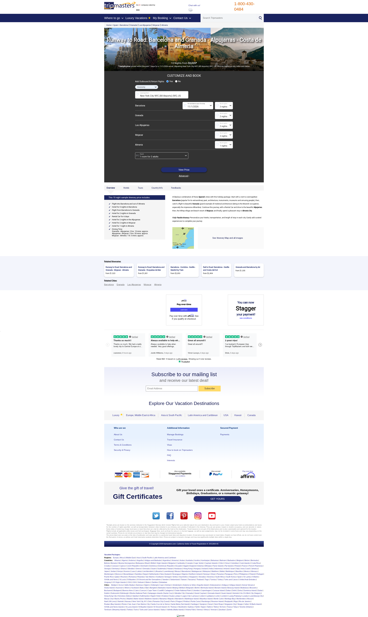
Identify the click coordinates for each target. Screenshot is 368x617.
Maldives (214, 571)
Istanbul (136, 596)
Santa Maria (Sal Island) (180, 604)
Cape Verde (198, 563)
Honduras (178, 569)
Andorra (132, 560)
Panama (220, 574)
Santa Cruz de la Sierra (160, 604)
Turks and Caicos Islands (149, 610)
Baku (142, 588)
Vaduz (163, 610)
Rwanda (140, 577)
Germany (115, 569)
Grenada (146, 569)
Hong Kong (187, 569)
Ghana (123, 569)
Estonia (200, 566)
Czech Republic (133, 566)
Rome (124, 604)
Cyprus (122, 566)
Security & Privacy (122, 450)
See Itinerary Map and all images (227, 238)
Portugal (259, 574)
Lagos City (186, 596)
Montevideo (241, 599)
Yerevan (213, 610)
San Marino (150, 577)
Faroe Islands (218, 566)
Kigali (153, 596)
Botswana (140, 563)
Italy (237, 569)
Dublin (106, 593)
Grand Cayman (200, 593)
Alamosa (139, 585)
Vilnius (206, 610)
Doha (240, 591)
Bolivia (107, 563)
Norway (206, 574)
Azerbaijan (205, 560)
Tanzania (191, 580)
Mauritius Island (206, 599)
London (224, 596)
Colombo (195, 591)
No (179, 81)
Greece (138, 569)
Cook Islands (245, 563)
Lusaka (245, 596)
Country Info (157, 188)
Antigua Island (234, 585)
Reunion (124, 577)
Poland (252, 574)
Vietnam (140, 582)
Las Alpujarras (145, 25)
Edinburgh (124, 593)
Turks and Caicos (231, 580)
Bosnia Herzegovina (127, 563)
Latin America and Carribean (165, 558)
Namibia (138, 574)
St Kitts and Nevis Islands (114, 607)
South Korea (231, 577)
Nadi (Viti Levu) (110, 601)
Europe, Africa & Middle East (124, 558)
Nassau (128, 601)
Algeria (124, 560)
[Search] (260, 18)
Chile (221, 563)
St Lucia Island (131, 607)
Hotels (126, 188)
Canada (251, 415)
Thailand (200, 580)
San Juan (132, 604)
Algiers (147, 585)
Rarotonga (206, 601)
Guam (153, 569)
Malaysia (206, 571)
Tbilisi (215, 607)
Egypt (186, 566)
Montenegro (109, 574)
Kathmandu (144, 596)
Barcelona (124, 25)
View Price (184, 169)
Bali (146, 588)
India (211, 569)
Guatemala (161, 569)
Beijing (175, 588)
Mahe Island (138, 599)
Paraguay (229, 574)
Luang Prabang (235, 596)
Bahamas (214, 560)
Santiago (194, 604)
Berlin (197, 588)
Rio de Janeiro (244, 601)
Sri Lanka (247, 577)
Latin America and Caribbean (203, 415)
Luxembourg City (256, 596)
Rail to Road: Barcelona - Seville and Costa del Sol (216, 268)
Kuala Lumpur (175, 596)
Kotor (159, 596)
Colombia (234, 563)
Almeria (164, 25)
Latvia (139, 571)
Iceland (205, 569)
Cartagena (169, 591)
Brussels (253, 588)
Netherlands (154, 574)
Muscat (250, 599)
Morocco (118, 574)
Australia (189, 560)
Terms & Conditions (123, 445)
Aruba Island (109, 588)
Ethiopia (208, 566)
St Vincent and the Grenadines (149, 580)
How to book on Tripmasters (180, 450)
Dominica (153, 566)
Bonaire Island (220, 588)
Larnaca (195, 596)
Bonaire (114, 563)
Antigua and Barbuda (152, 560)
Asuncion (119, 588)
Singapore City (230, 604)
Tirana (229, 607)
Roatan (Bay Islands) (112, 604)
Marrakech (179, 599)
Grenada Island (214, 593)
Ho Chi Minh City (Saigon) (250, 593)
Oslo (150, 601)
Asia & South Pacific (171, 415)
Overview (111, 188)
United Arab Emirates (247, 580)
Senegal (167, 577)
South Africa (220, 577)
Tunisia (213, 580)
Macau (177, 571)
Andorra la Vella (189, 585)
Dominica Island (250, 591)
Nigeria (185, 574)
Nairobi (120, 601)
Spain (115, 25)
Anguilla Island (202, 585)
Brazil (147, 563)
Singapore (193, 577)
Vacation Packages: (112, 555)
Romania (132, 577)
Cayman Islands (211, 563)
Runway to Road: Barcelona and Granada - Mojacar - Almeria (119, 268)
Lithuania (158, 571)
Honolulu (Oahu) (124, 596)
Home (108, 25)
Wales (147, 582)
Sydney (191, 607)
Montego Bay (230, 599)
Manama (162, 599)
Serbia (175, 577)
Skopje (240, 604)
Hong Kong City (110, 596)
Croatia (107, 566)
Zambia (155, 582)
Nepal (145, 574)
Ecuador (179, 566)
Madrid (129, 599)
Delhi (234, 591)
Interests (171, 460)
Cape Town (152, 591)
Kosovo (127, 571)
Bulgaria (171, 563)
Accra (120, 585)
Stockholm (182, 607)
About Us (118, 434)
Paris (173, 601)
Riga (235, 601)
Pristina (186, 601)
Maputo (171, 599)
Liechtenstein (148, 571)
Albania (117, 560)
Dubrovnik (115, 593)
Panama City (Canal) (161, 601)
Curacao (114, 566)
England (192, 566)
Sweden (165, 580)
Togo (207, 580)
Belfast (182, 588)
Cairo (136, 591)
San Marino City (143, 604)
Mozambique (128, 574)
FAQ (169, 455)
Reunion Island (217, 601)
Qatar (117, 577)
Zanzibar (221, 610)
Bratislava (244, 588)
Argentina (166, 560)
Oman (213, 574)
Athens (127, 588)
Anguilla (140, 560)
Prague (179, 601)
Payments (224, 434)
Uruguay (107, 582)
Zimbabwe (163, 582)
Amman (168, 585)
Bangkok (153, 588)
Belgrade (189, 588)
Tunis (136, 610)
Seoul (210, 604)
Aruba (182, 560)
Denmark (144, 566)
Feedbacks (176, 188)
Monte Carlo (218, 599)
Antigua (225, 585)
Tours (140, 188)
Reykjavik (228, 601)
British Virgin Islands (159, 563)
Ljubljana (210, 596)
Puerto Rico (108, 577)
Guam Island (226, 593)
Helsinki (236, 593)
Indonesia (218, 569)
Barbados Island (164, 588)
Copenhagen (206, 591)
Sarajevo (203, 604)
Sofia (246, 604)
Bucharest (108, 591)
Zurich (229, 610)
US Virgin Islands (119, 582)
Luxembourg (168, 571)
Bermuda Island (207, 588)
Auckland (135, 588)
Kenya (119, 571)
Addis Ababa (129, 585)
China (226, 563)
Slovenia (210, 577)
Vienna (199, 610)
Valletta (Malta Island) (175, 610)
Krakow (165, 596)
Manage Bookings (175, 434)
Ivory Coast (245, 569)
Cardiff (160, 591)
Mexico (247, 571)
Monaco (254, 571)
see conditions (246, 318)
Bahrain (223, 560)
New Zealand (165, 574)
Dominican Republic (166, 566)
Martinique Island (191, 599)
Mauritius (239, 571)
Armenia (175, 560)
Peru (236, 574)
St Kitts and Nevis (111, 580)
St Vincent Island (159, 607)
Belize (247, 560)
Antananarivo (215, 585)
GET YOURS (217, 499)
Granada (133, 25)
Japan (106, 571)
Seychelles (183, 577)
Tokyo (235, 607)
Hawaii (237, 415)
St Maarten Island (145, 607)
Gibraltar (130, 569)
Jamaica (254, 569)
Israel (233, 569)
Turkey (220, 580)
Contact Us (119, 439)
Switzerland (174, 580)
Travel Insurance (174, 439)
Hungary (197, 569)
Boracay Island (233, 588)
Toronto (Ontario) (246, 607)
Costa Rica (255, 563)
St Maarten (131, 580)
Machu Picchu (119, 599)
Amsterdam (176, 585)
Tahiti (197, 607)
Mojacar (156, 25)
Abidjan (114, 585)
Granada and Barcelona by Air (248, 267)
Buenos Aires (127, 591)
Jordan (113, 571)
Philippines (243, 574)
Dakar (228, 591)
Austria (197, 560)
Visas (169, 445)
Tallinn (209, 607)
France (244, 566)
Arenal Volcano (248, 585)
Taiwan (183, 580)
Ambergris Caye (157, 585)
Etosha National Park (138, 593)
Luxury (116, 415)
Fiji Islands (229, 566)
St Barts (255, 577)
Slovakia (202, 577)
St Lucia (122, 580)
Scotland (159, 577)
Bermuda (254, 560)
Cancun (143, 591)
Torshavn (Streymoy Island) (114, 610)
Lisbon (202, 596)
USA (226, 415)
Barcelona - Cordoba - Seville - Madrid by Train (183, 268)
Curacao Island (219, 591)
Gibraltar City (179, 593)
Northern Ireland (195, 574)
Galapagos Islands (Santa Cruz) (160, 593)
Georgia (107, 569)
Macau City (108, 599)
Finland (237, 566)
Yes (171, 81)
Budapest (117, 591)
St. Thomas (172, 607)
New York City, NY (139, 601)
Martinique (230, 571)
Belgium (240, 560)
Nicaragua (176, 574)
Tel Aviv (222, 607)
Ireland (226, 569)
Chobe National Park (182, 591)
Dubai (260, 591)
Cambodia (181, 563)
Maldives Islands (151, 599)
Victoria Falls (190, 610)
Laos (133, 571)
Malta (222, 571)
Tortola (129, 610)
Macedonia (186, 571)
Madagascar (197, 571)
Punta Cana (195, 601)
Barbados (231, 560)
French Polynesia (255, 566)
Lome (217, 596)
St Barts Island (255, 604)
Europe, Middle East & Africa (140, 415)
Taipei (203, 607)
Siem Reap (218, 604)
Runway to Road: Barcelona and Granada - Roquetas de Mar (151, 268)
